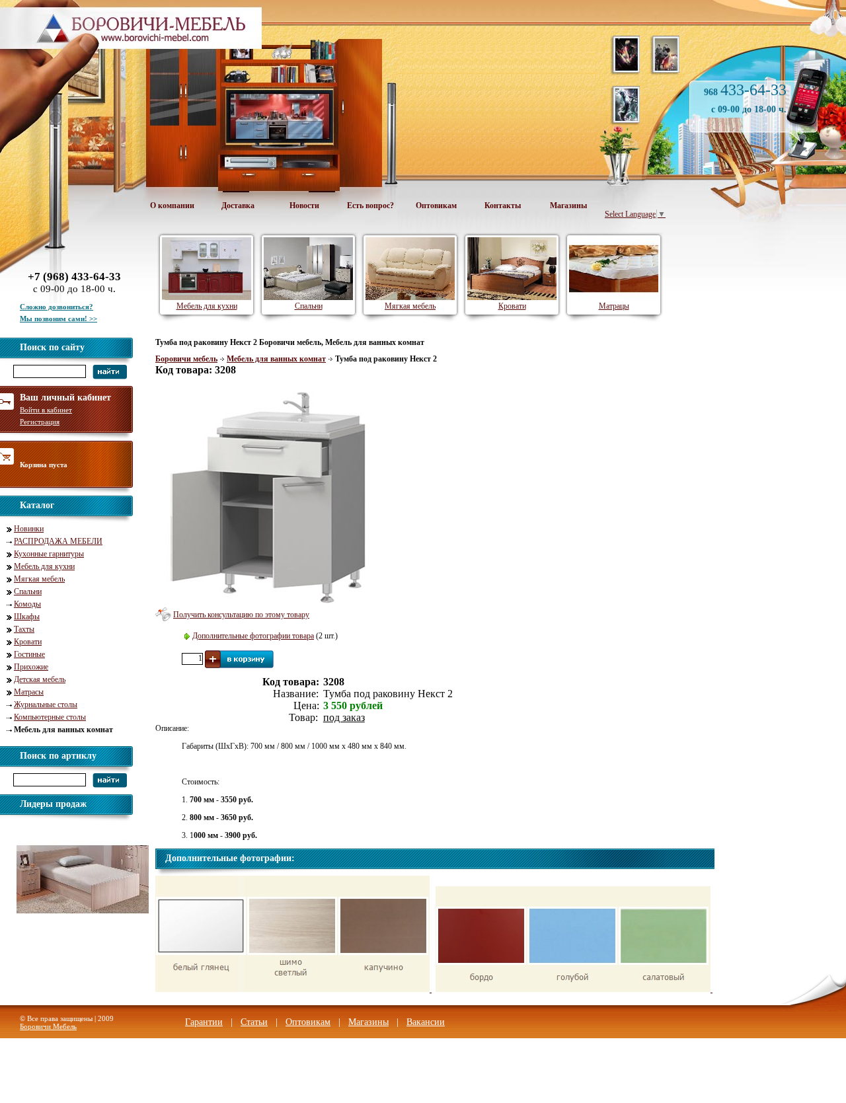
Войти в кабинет (46, 410)
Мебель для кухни (44, 566)
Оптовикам (436, 205)
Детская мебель (39, 679)
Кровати (28, 641)
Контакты (502, 205)
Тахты (24, 629)
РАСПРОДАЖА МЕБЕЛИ (58, 541)
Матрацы (614, 306)
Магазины (568, 205)
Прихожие (31, 666)
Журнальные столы (45, 704)
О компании (172, 205)
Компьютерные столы (50, 717)
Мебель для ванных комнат (276, 358)
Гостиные (29, 654)
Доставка (237, 205)
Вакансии (425, 1022)
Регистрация (39, 422)
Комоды (27, 604)
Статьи (254, 1022)
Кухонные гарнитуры (49, 553)
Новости (304, 205)
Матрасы (29, 692)
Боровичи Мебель (48, 1026)
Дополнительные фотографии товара (253, 635)
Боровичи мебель (186, 358)
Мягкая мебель (39, 579)
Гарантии (204, 1022)
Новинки (29, 528)
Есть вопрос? (370, 205)
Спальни (28, 591)
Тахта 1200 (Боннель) (78, 933)
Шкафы (27, 616)
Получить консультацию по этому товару (241, 614)
